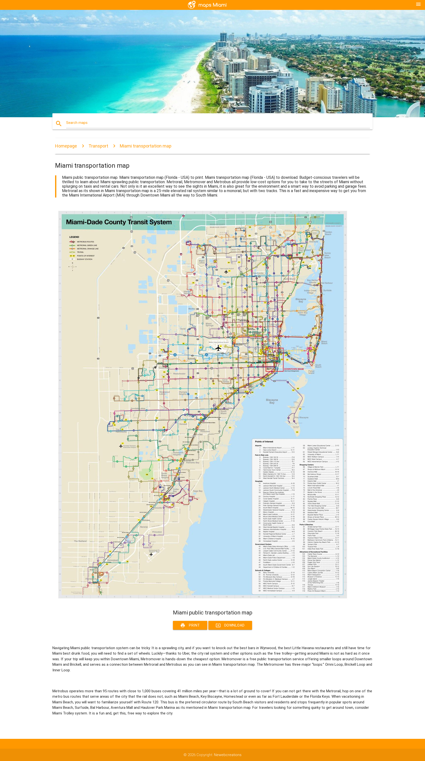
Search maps (77, 122)
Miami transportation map (145, 146)
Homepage (66, 146)
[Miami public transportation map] (202, 600)
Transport (98, 146)
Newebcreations (228, 755)
